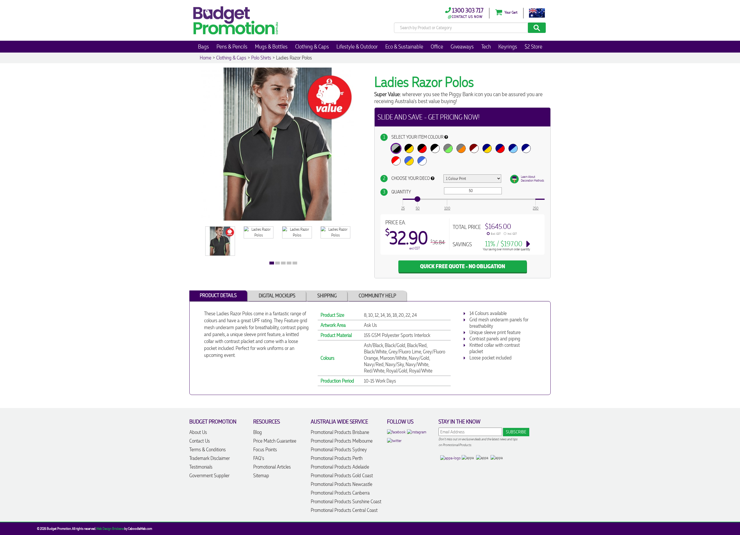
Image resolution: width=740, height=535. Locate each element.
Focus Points (265, 449)
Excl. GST (496, 234)
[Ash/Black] (396, 148)
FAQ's (258, 458)
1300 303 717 (467, 10)
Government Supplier (209, 475)
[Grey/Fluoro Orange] (461, 148)
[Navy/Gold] (487, 148)
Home (205, 58)
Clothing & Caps (312, 46)
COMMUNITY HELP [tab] (377, 295)
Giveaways (462, 46)
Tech (486, 46)
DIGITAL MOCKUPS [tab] (277, 295)
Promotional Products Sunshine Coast (346, 501)
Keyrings (507, 46)
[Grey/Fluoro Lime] (448, 148)
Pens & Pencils (232, 46)
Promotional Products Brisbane (340, 432)
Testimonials (200, 467)
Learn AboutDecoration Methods (532, 178)
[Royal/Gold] (409, 160)
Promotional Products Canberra (340, 493)
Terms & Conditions (207, 449)
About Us (198, 432)
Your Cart (510, 12)
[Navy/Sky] (513, 148)
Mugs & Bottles (271, 46)
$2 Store (533, 46)
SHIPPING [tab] (327, 295)
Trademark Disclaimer (209, 458)
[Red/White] (396, 160)
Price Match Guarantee (274, 441)
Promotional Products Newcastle (341, 484)
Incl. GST (512, 234)
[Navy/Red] (500, 148)
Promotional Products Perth (336, 458)
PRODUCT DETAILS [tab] (218, 295)
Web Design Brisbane (110, 529)
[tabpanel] (220, 241)
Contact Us (199, 441)
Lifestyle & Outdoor (357, 46)
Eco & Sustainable (404, 46)
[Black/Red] (422, 148)
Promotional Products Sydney (339, 449)
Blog (257, 432)
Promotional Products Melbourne (342, 441)
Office (437, 46)
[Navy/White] (526, 148)
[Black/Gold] (409, 148)
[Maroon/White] (474, 148)
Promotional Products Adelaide (340, 467)
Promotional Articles (272, 467)
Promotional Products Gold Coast (342, 475)
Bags (203, 46)
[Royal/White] (422, 160)
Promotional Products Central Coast (344, 510)
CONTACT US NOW (467, 16)
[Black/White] (435, 148)
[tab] (271, 263)
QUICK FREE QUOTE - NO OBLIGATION (462, 266)
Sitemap (261, 475)
